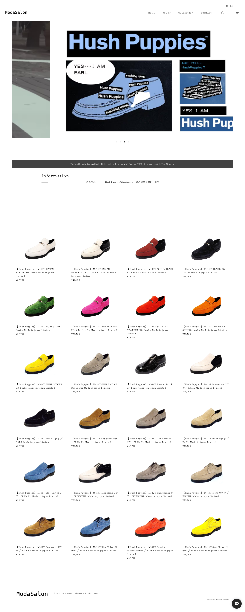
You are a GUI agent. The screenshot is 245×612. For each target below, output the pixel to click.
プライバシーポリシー (62, 593)
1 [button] (116, 141)
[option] (122, 79)
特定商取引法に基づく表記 (86, 593)
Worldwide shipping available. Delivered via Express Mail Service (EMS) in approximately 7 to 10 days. (122, 164)
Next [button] (228, 79)
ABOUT (167, 13)
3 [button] (124, 141)
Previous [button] (17, 79)
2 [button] (120, 141)
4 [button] (128, 141)
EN (231, 6)
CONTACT (206, 13)
